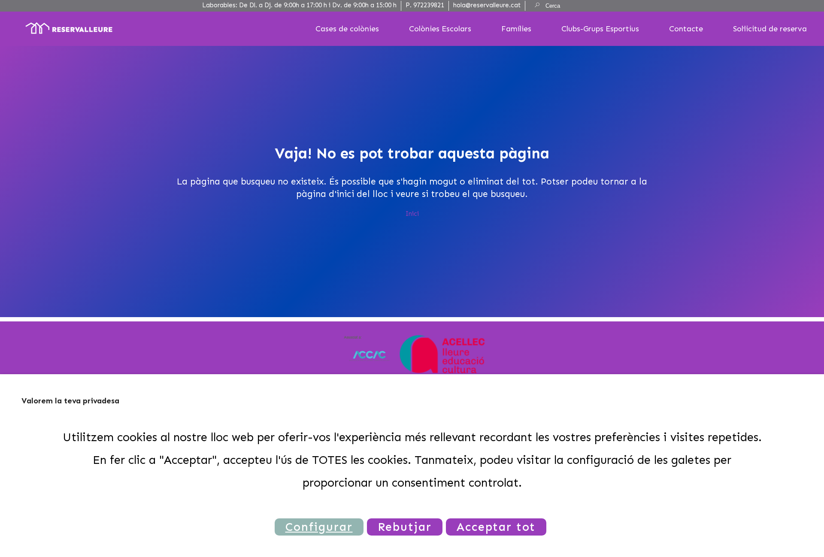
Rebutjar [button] (405, 527)
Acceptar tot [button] (496, 527)
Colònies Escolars (440, 28)
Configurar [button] (319, 527)
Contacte (686, 28)
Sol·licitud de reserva (770, 28)
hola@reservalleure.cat (487, 5)
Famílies (516, 28)
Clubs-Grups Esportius (600, 28)
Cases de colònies (347, 28)
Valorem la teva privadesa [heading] (70, 401)
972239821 (428, 5)
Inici (412, 214)
